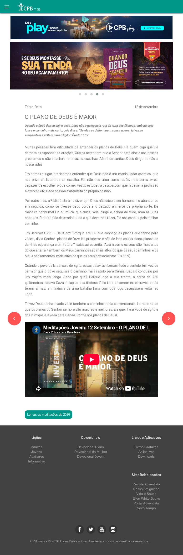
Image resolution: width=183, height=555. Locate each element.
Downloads (146, 456)
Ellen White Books (146, 498)
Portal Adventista (146, 503)
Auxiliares (36, 456)
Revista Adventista (146, 484)
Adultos (36, 447)
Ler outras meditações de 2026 (48, 414)
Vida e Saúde (146, 494)
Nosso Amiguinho (146, 489)
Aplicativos (146, 452)
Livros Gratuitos (146, 447)
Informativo (36, 461)
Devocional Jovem (91, 456)
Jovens (36, 452)
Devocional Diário (90, 447)
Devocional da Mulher (90, 452)
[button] (6, 6)
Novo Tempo (146, 508)
